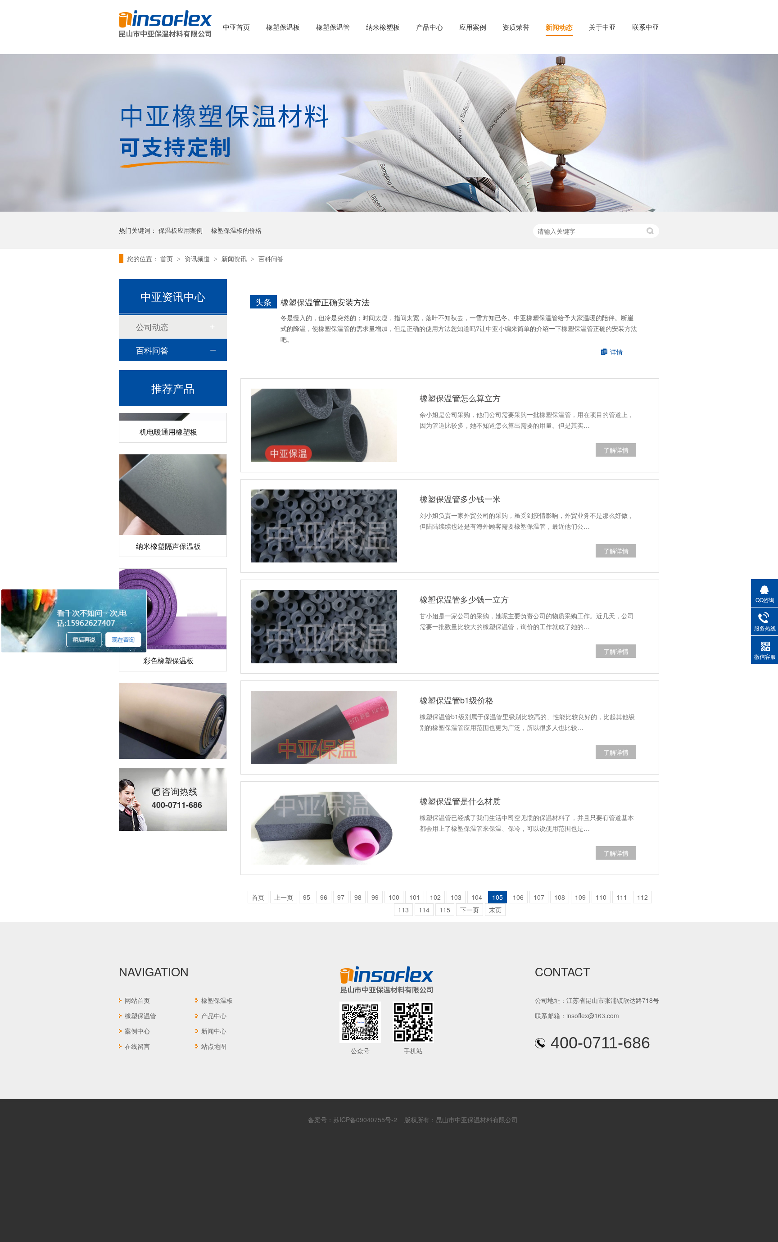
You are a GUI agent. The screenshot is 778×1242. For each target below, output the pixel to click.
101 (414, 897)
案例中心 (137, 1030)
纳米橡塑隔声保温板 (168, 534)
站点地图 (213, 1046)
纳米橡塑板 (383, 27)
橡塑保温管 (333, 27)
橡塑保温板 (283, 27)
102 (435, 897)
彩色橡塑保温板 (168, 648)
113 (403, 909)
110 (601, 897)
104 (476, 897)
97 (340, 897)
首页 (167, 258)
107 (539, 897)
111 (621, 897)
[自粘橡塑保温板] (172, 711)
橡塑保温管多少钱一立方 (464, 599)
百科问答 (271, 258)
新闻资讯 (235, 258)
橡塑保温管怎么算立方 (460, 397)
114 (424, 909)
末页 (495, 909)
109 (580, 897)
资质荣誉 (515, 27)
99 (375, 897)
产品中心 (429, 27)
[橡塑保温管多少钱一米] (324, 526)
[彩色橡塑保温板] (172, 597)
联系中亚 (645, 27)
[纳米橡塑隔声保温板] (172, 482)
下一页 (469, 909)
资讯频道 (198, 258)
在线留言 (137, 1046)
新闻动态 (559, 27)
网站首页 (137, 1000)
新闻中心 (213, 1030)
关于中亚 (602, 27)
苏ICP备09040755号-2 (365, 1119)
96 (323, 897)
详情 (616, 351)
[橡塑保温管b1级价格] (324, 727)
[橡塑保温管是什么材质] (324, 828)
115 (444, 909)
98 (358, 897)
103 (456, 897)
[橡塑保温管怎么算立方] (324, 425)
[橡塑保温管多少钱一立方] (324, 626)
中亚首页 (236, 27)
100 (394, 897)
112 (642, 897)
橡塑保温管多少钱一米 (460, 498)
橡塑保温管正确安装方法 (325, 302)
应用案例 (472, 27)
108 (559, 897)
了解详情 (616, 449)
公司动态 (152, 326)
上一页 (283, 897)
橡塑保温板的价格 (236, 230)
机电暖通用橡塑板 (168, 419)
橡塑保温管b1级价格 (456, 700)
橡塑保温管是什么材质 (460, 801)
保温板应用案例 (180, 230)
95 (306, 897)
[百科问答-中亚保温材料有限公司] (165, 38)
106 (518, 897)
